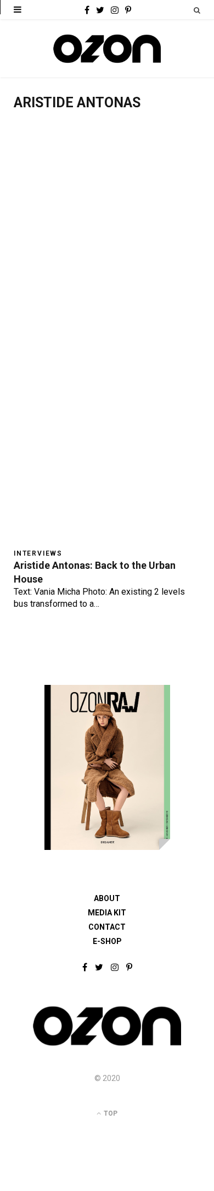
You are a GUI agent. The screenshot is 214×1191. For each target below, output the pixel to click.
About (107, 898)
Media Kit (107, 912)
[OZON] (107, 1045)
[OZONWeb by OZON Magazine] (107, 49)
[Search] (197, 10)
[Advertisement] (107, 235)
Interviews (38, 553)
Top (109, 1113)
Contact (107, 927)
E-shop (107, 941)
